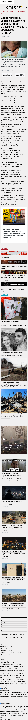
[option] (14, 440)
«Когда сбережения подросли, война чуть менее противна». (13, 580)
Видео (2, 626)
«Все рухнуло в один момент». (14, 233)
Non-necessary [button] (4, 702)
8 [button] (20, 455)
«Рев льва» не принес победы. (13, 528)
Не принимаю (10, 650)
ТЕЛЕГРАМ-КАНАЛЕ (13, 166)
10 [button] (24, 455)
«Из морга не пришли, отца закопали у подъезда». (13, 384)
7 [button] (17, 455)
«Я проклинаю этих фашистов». (12, 354)
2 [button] (6, 455)
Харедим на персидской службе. (13, 502)
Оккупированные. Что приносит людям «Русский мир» (11, 256)
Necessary (4, 689)
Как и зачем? (3, 648)
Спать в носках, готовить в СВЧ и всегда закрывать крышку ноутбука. (13, 554)
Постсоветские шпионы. (14, 477)
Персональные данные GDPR (8, 630)
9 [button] (22, 455)
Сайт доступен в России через (13, 12)
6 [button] (15, 455)
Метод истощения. (13, 415)
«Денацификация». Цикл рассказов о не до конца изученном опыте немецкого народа (12, 289)
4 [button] (10, 455)
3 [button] (8, 455)
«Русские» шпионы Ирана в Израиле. (14, 606)
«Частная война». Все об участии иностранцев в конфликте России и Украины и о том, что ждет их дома (14, 266)
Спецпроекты (4, 248)
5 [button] (13, 455)
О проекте (3, 620)
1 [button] (3, 455)
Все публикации (4, 622)
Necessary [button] (3, 687)
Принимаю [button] (3, 650)
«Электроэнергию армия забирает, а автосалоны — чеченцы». (13, 323)
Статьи (2, 624)
